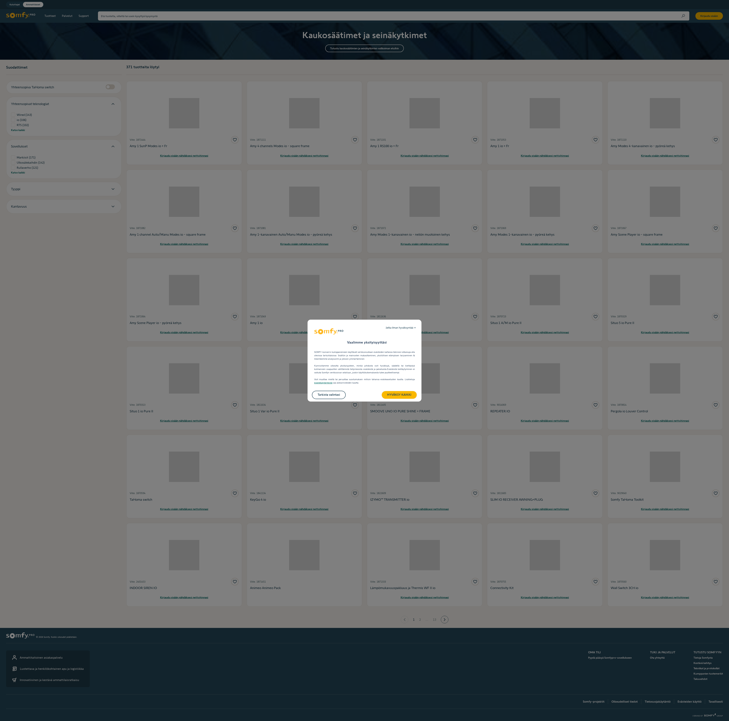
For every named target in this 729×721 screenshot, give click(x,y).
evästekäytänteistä (323, 382)
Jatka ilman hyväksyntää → (401, 327)
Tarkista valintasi (329, 394)
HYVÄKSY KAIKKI (399, 394)
